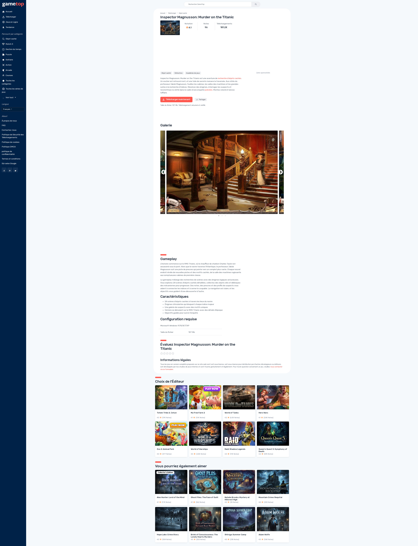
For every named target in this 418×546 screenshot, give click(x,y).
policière (208, 90)
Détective (178, 73)
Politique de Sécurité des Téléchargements (13, 136)
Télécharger (10, 17)
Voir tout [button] (8, 97)
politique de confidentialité (8, 152)
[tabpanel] (222, 172)
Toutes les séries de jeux (12, 90)
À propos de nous (9, 121)
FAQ (3, 125)
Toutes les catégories (8, 82)
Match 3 (9, 44)
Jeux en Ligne (11, 22)
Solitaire (9, 60)
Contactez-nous (9, 130)
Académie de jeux (193, 73)
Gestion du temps (13, 49)
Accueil (8, 11)
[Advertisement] (222, 53)
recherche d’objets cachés (229, 78)
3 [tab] (225, 216)
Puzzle (8, 54)
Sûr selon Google (9, 163)
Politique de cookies (10, 142)
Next (280, 172)
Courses (9, 75)
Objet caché (10, 39)
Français (7, 109)
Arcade (8, 70)
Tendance (9, 27)
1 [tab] (219, 216)
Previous (163, 172)
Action (8, 65)
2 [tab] (222, 216)
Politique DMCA (9, 147)
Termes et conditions (11, 159)
